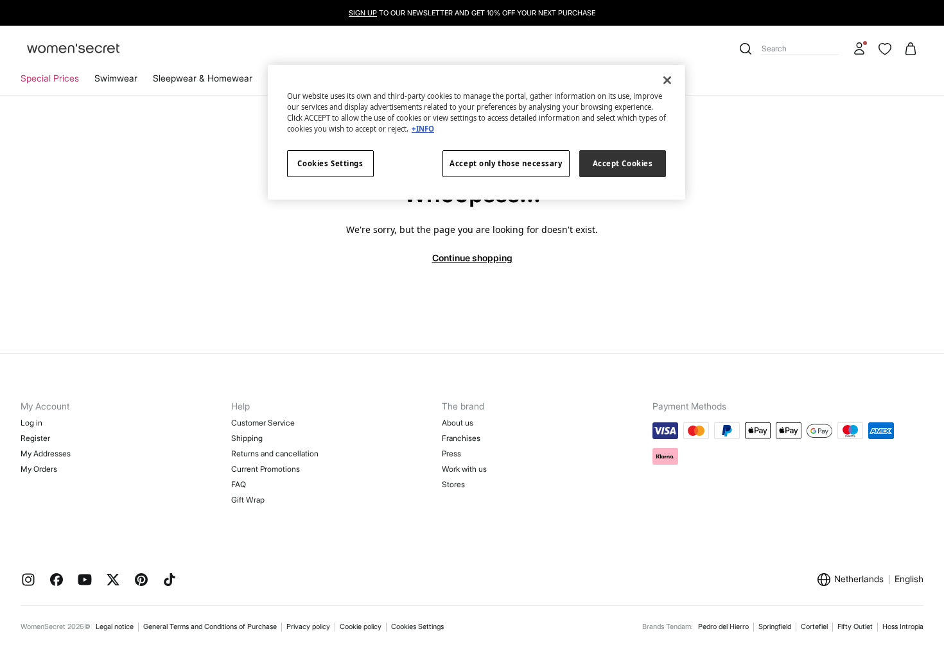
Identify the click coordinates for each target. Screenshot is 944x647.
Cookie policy (360, 626)
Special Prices (50, 78)
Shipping (247, 438)
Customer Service (263, 422)
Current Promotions (265, 469)
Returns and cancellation (275, 453)
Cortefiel (814, 626)
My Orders (39, 469)
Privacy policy (308, 626)
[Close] (667, 80)
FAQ (238, 484)
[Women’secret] (73, 49)
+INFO (423, 129)
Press (451, 453)
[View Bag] (910, 48)
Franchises (461, 438)
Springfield (774, 626)
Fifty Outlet (855, 626)
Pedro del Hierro (723, 626)
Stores (453, 484)
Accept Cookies (623, 163)
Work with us (464, 469)
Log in (31, 422)
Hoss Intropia (902, 626)
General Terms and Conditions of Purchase (210, 626)
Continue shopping (472, 257)
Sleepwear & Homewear (202, 78)
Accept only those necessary (506, 163)
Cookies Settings (417, 626)
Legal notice (115, 626)
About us (457, 422)
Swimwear (115, 78)
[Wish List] (885, 49)
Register (35, 438)
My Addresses (46, 453)
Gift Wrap (248, 500)
